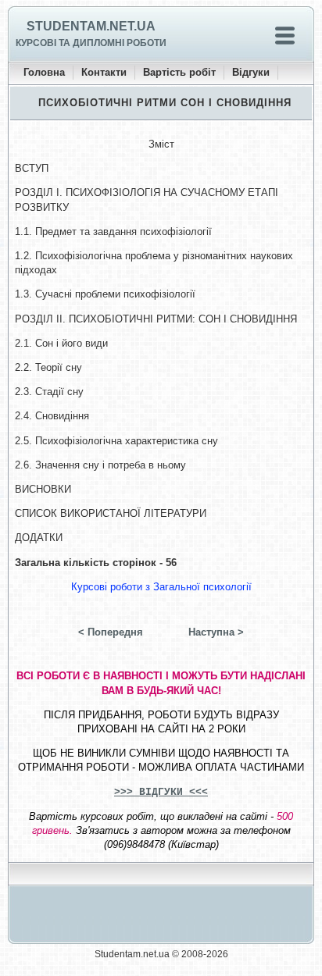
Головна (44, 72)
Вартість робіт (179, 72)
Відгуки (251, 72)
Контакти (104, 72)
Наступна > (216, 632)
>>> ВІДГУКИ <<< (161, 792)
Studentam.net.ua (91, 26)
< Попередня (110, 632)
